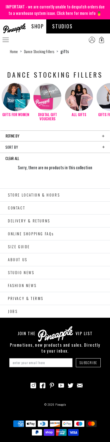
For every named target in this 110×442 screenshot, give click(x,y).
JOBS (12, 311)
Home (14, 51)
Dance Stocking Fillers (39, 51)
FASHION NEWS (22, 285)
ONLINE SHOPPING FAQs (31, 233)
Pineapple (60, 404)
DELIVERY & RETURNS (29, 221)
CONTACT (16, 208)
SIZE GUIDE (19, 246)
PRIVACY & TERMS (25, 298)
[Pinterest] (52, 385)
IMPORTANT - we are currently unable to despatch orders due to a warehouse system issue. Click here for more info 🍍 (55, 9)
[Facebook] (42, 385)
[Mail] (80, 385)
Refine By (12, 136)
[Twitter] (70, 385)
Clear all (12, 158)
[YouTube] (61, 385)
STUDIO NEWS (21, 272)
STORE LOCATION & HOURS (34, 195)
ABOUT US (17, 259)
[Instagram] (33, 385)
